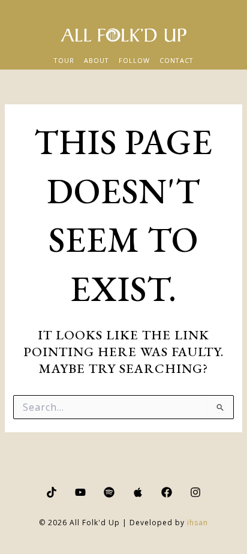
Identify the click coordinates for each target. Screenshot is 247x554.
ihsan (197, 522)
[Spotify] (109, 492)
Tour (64, 60)
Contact (176, 60)
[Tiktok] (51, 492)
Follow (134, 60)
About (96, 60)
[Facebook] (166, 492)
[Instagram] (195, 492)
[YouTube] (80, 492)
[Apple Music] (137, 492)
